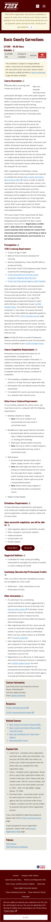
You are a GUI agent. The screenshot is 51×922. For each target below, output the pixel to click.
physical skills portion (18, 609)
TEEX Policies (11, 844)
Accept (25, 917)
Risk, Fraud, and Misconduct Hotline (20, 884)
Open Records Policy (13, 880)
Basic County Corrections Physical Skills (25, 725)
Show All (28, 548)
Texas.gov (25, 896)
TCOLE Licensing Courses (29, 316)
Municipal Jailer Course (18, 740)
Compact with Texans (29, 875)
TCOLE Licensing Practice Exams (20, 712)
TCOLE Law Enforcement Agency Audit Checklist (27, 281)
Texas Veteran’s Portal (36, 892)
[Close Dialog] (31, 27)
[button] (13, 50)
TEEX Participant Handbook (17, 847)
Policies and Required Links (35, 880)
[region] (25, 910)
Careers (16, 875)
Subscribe (41, 884)
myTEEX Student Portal (35, 343)
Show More (12, 548)
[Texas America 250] (41, 867)
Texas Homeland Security (16, 892)
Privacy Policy (10, 911)
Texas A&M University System (25, 888)
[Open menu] (44, 6)
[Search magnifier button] (37, 6)
